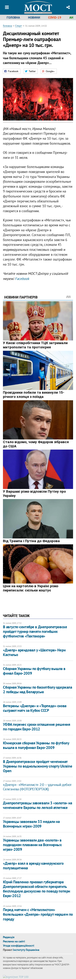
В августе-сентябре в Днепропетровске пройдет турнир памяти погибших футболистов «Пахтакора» (35, 631)
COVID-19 (54, 17)
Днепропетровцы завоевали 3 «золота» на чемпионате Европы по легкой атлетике (37, 805)
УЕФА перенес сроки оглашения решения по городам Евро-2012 (36, 726)
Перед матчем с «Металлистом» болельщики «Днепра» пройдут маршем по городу (38, 914)
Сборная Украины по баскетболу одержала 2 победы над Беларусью (37, 689)
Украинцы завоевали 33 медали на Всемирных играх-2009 (31, 824)
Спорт (18, 25)
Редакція (8, 937)
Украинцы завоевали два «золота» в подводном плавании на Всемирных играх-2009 (32, 845)
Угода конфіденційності (18, 945)
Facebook (22, 278)
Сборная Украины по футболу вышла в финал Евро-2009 (34, 671)
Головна (13, 17)
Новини (34, 17)
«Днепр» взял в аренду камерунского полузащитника (33, 865)
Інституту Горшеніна (26, 950)
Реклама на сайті (14, 941)
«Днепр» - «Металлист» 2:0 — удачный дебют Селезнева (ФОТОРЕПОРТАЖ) (37, 786)
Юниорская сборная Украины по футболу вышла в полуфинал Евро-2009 (36, 745)
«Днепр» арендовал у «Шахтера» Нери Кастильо (34, 652)
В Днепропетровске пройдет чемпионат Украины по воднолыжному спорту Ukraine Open (37, 766)
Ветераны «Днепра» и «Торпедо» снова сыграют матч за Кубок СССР (34, 708)
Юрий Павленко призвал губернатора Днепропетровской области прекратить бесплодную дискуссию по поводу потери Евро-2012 (36, 888)
